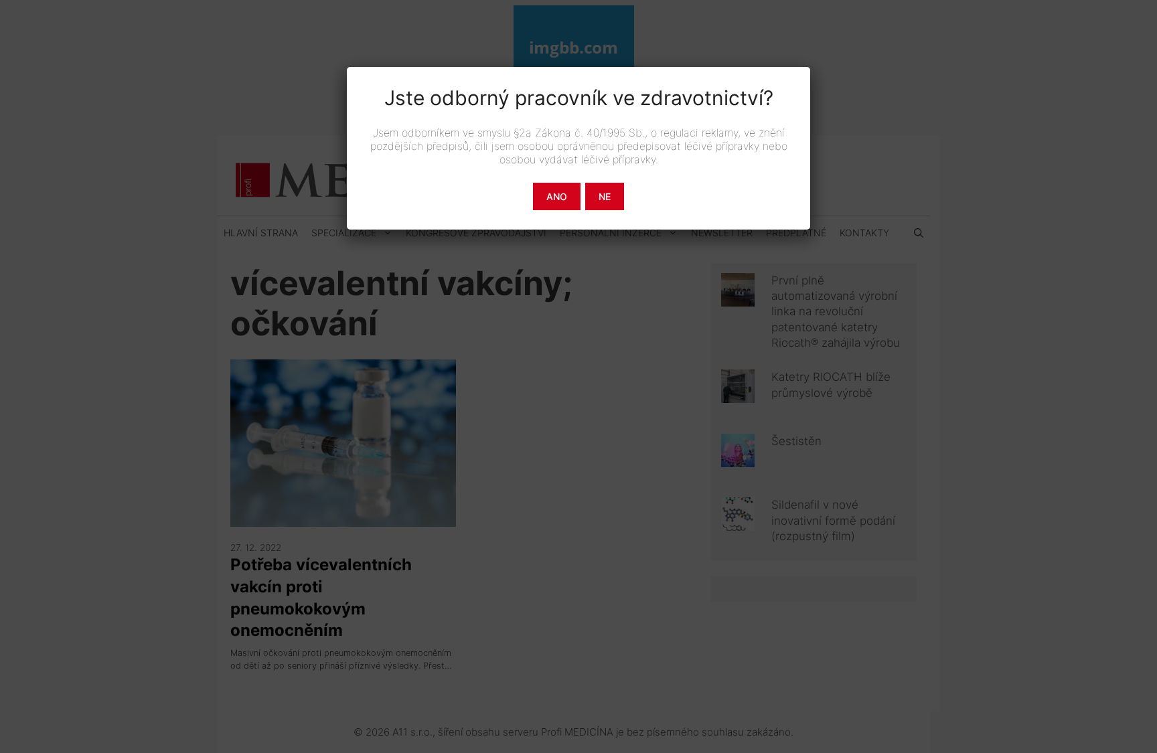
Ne (605, 196)
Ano (556, 196)
